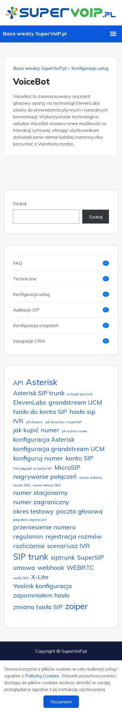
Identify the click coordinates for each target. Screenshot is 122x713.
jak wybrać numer (74, 431)
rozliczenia (29, 545)
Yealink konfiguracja (42, 586)
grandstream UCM (75, 402)
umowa (24, 567)
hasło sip (82, 411)
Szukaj (19, 203)
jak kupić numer (36, 430)
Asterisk (41, 382)
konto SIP (79, 458)
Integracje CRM (29, 341)
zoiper (76, 606)
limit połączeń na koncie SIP (32, 469)
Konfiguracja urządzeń (35, 325)
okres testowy (33, 511)
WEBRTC (80, 567)
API (18, 382)
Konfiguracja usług (89, 68)
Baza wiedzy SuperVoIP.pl (39, 68)
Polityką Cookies (42, 675)
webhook (50, 567)
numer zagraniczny (41, 502)
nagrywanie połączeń (45, 476)
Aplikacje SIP (26, 310)
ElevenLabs (29, 402)
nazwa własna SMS (47, 485)
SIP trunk (30, 556)
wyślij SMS (21, 578)
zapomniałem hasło (41, 595)
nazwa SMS (21, 485)
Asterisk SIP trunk (38, 393)
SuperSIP (90, 557)
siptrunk (63, 557)
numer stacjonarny (40, 492)
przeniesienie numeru (44, 527)
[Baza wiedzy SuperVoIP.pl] (61, 12)
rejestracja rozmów (73, 536)
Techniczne (25, 279)
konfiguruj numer (38, 458)
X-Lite (40, 577)
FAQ (17, 263)
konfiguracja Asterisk (43, 439)
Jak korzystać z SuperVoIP (63, 422)
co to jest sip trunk (79, 394)
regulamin (28, 536)
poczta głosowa (79, 511)
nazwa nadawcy (90, 478)
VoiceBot (31, 81)
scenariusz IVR (68, 545)
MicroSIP (67, 467)
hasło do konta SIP (40, 411)
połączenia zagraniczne (29, 520)
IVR (18, 421)
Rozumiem (61, 702)
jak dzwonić (34, 422)
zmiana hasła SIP (38, 607)
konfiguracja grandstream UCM (59, 448)
